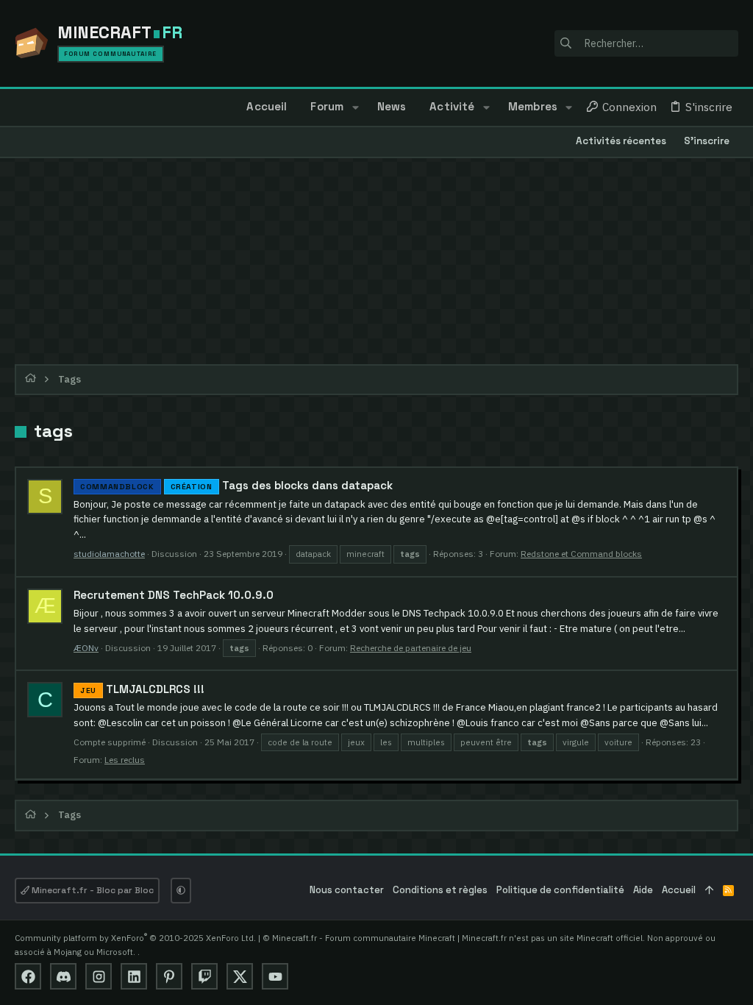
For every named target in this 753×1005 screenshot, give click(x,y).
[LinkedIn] (134, 976)
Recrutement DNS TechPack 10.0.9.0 (174, 595)
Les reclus (124, 759)
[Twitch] (204, 976)
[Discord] (63, 976)
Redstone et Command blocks (581, 553)
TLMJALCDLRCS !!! (142, 689)
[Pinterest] (169, 976)
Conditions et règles (440, 890)
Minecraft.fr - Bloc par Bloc (91, 890)
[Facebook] (28, 976)
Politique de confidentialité (560, 890)
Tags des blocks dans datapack (236, 485)
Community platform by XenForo (135, 937)
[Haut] (709, 890)
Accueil (679, 890)
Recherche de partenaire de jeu (410, 647)
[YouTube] (275, 976)
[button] (355, 107)
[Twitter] (239, 976)
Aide (643, 890)
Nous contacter (347, 890)
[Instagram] (98, 976)
